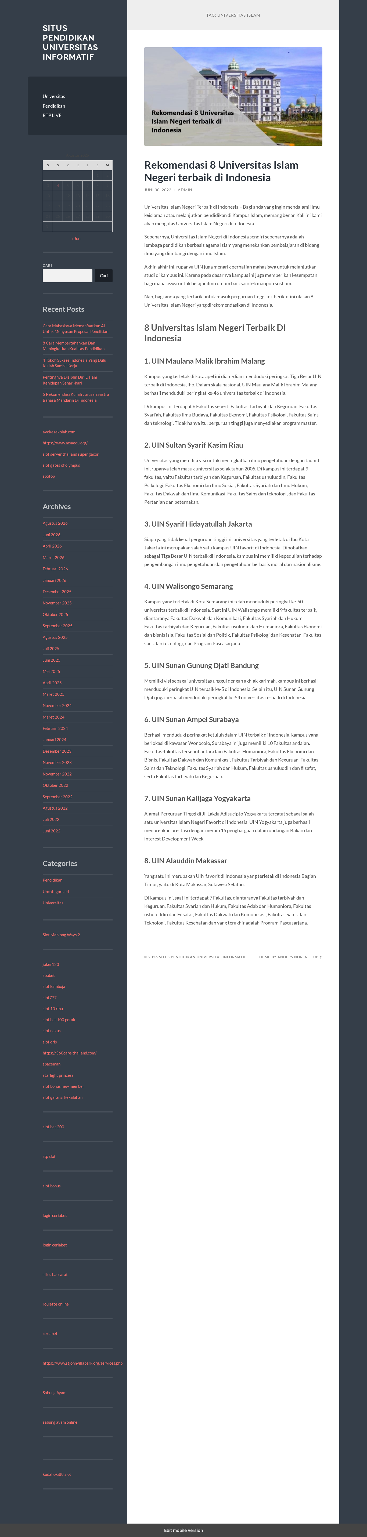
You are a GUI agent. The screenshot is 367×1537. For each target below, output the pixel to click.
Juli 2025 (51, 648)
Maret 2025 (53, 694)
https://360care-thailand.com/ (70, 1052)
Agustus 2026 (55, 523)
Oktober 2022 (55, 785)
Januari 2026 (54, 580)
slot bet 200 (53, 1126)
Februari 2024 (55, 728)
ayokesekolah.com (59, 431)
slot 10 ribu (53, 1008)
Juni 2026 (51, 534)
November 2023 (57, 762)
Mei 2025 (51, 671)
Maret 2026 (53, 557)
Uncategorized (56, 891)
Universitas (54, 96)
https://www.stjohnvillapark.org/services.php (83, 1363)
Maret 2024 (53, 717)
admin (185, 190)
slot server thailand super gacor (71, 454)
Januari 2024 (54, 739)
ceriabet (50, 1333)
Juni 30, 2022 (157, 190)
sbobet (49, 975)
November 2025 (57, 602)
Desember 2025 (57, 591)
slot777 (50, 997)
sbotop (49, 476)
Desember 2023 (57, 751)
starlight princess (58, 1075)
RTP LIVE (52, 115)
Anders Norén (293, 957)
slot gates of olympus (61, 465)
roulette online (56, 1304)
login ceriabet (55, 1215)
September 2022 (58, 796)
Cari (47, 265)
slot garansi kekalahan (62, 1097)
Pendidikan (54, 106)
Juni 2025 (51, 660)
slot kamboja (54, 986)
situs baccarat (55, 1274)
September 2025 (58, 625)
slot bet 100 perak (59, 1019)
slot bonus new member (63, 1086)
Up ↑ (317, 957)
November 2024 (57, 705)
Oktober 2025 (55, 614)
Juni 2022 (51, 830)
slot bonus (52, 1185)
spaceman (51, 1063)
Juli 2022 (51, 819)
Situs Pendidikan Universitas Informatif (70, 42)
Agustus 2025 (55, 637)
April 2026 (52, 545)
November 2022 (57, 773)
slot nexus (52, 1030)
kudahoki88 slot (57, 1474)
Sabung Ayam (54, 1392)
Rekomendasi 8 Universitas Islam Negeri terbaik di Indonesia (221, 170)
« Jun (75, 238)
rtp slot (49, 1156)
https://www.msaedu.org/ (65, 442)
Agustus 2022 (55, 808)
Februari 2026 (55, 568)
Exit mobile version (183, 1530)
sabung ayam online (60, 1422)
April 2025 (52, 682)
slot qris (50, 1041)
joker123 (51, 964)
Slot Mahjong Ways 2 (61, 934)
